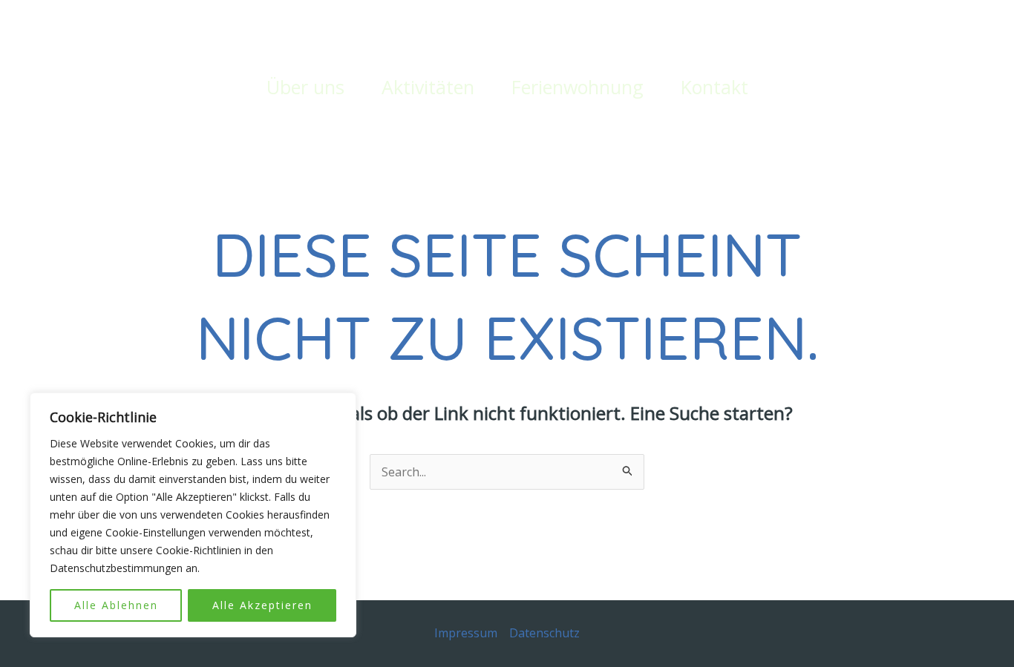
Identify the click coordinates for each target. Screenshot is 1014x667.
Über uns (305, 87)
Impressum (465, 633)
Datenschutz (544, 633)
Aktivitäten (428, 87)
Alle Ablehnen (116, 605)
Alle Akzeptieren (262, 605)
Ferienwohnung (577, 87)
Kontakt (714, 87)
